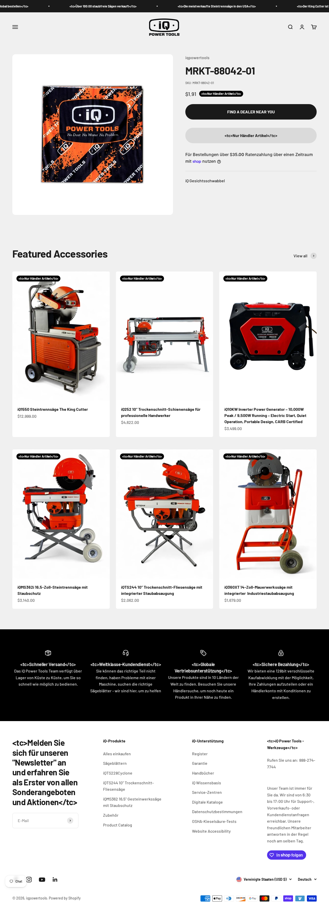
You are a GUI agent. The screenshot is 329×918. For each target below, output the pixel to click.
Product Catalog (117, 824)
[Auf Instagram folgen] (28, 879)
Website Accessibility (211, 831)
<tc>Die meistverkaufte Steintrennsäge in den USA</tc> (195, 6)
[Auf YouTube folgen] (42, 879)
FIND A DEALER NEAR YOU (251, 111)
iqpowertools (197, 57)
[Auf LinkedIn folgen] (55, 879)
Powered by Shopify (65, 898)
